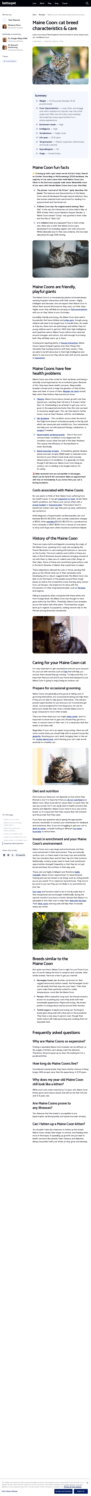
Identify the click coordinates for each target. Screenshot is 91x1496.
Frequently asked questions (13, 843)
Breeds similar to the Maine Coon (15, 840)
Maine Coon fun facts (11, 819)
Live (34, 3)
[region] (45, 1487)
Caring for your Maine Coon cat (15, 837)
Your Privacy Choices (10, 1491)
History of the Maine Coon (13, 834)
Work (42, 3)
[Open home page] (9, 3)
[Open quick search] (87, 3)
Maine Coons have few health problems (12, 829)
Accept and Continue (63, 1491)
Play (49, 3)
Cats (34, 15)
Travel (64, 3)
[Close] (87, 1482)
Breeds (42, 15)
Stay (56, 3)
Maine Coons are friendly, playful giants (13, 824)
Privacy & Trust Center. (72, 1487)
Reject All (80, 1491)
